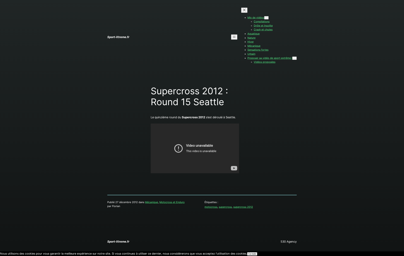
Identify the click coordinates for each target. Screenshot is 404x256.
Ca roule (252, 254)
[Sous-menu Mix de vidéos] (266, 17)
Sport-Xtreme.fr (118, 37)
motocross (211, 206)
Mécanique (151, 202)
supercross (225, 206)
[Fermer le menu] (244, 10)
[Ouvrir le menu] (234, 37)
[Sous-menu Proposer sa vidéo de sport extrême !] (294, 58)
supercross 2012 (243, 206)
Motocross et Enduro (172, 202)
